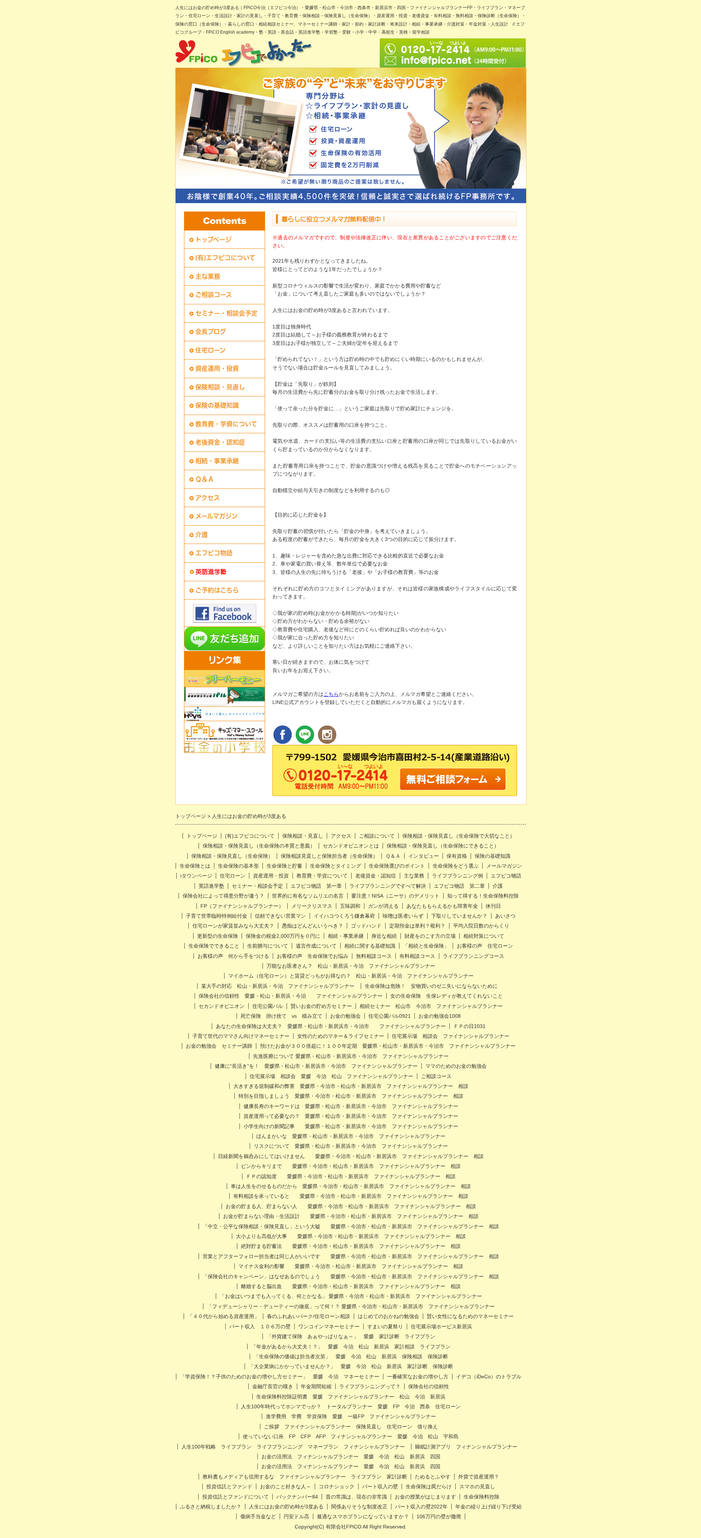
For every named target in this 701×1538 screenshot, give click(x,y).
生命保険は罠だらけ (429, 1486)
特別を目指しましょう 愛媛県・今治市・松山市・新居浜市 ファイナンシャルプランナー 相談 (350, 1096)
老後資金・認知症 (220, 442)
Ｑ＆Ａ (204, 479)
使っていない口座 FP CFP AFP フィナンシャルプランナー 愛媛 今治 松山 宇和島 (351, 1436)
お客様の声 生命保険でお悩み (312, 956)
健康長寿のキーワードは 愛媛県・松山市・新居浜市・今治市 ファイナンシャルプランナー (351, 1106)
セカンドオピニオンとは (351, 846)
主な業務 (207, 276)
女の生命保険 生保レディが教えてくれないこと (446, 996)
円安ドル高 (296, 1516)
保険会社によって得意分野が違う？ (223, 896)
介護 (201, 535)
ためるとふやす (433, 1477)
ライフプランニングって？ (370, 1386)
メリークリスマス (311, 906)
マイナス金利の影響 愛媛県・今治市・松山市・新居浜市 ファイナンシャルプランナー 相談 (350, 1266)
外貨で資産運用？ (478, 1477)
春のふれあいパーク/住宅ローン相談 (308, 1316)
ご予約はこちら (217, 590)
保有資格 (457, 856)
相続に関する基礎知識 (369, 946)
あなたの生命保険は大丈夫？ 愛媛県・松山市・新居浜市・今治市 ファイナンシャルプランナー (331, 1026)
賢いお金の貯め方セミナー (321, 1006)
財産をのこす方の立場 (430, 936)
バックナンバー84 (297, 1497)
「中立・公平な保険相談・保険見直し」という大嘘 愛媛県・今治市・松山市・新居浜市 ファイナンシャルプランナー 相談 (351, 1226)
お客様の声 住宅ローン (485, 946)
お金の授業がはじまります (425, 1497)
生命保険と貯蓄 (284, 866)
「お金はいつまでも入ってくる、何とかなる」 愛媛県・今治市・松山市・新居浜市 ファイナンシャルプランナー (351, 1296)
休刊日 (493, 906)
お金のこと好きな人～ (285, 1486)
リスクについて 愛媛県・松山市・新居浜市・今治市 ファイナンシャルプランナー (351, 1146)
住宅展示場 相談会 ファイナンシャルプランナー (450, 1036)
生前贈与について (267, 946)
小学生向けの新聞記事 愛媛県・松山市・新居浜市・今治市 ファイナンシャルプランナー (351, 1126)
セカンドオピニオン (222, 1006)
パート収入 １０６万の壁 (260, 1326)
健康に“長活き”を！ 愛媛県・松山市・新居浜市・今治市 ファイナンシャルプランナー (316, 1066)
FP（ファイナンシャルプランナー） (242, 906)
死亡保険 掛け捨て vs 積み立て (281, 1016)
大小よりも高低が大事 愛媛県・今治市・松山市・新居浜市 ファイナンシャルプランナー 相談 (351, 1236)
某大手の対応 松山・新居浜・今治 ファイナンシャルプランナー (278, 986)
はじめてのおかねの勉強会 (388, 1316)
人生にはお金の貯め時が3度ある (286, 1507)
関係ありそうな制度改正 (359, 1507)
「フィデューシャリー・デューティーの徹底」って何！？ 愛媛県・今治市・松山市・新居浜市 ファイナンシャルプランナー (353, 1306)
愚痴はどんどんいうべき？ (312, 926)
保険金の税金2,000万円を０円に (283, 936)
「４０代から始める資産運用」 (223, 1316)
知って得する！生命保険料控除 (483, 896)
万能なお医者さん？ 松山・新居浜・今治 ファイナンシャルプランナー (351, 966)
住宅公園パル (267, 1006)
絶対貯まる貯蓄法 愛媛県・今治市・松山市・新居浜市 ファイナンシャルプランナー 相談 (351, 1246)
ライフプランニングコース (473, 956)
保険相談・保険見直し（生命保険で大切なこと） (458, 836)
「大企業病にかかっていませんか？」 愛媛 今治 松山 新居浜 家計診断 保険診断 (351, 1366)
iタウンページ (196, 876)
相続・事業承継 (217, 461)
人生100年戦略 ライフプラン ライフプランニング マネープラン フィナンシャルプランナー (293, 1447)
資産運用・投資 (217, 368)
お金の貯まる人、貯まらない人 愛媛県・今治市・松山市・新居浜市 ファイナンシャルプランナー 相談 (351, 1206)
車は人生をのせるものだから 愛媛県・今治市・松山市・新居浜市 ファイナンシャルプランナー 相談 (351, 1186)
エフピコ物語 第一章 (316, 886)
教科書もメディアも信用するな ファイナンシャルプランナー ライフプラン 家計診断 (305, 1477)
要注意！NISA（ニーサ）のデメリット (395, 896)
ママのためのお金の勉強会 (456, 1066)
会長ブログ (210, 331)
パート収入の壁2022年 (421, 1507)
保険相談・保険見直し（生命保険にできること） (443, 846)
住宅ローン (210, 350)
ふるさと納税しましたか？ (210, 1507)
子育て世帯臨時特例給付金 (216, 916)
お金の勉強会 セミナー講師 (219, 1046)
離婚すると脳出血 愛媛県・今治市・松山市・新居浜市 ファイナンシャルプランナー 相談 (351, 1286)
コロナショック (337, 1486)
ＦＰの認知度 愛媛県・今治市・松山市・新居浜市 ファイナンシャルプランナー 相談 (351, 1176)
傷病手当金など (258, 1516)
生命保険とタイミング (335, 866)
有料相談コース (417, 956)
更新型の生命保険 (217, 936)
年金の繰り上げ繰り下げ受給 (488, 1507)
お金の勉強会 (345, 1016)
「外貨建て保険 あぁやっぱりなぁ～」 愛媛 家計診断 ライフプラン (351, 1336)
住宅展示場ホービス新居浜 (441, 1326)
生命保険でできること (214, 946)
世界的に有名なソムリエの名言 (308, 896)
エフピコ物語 (214, 553)
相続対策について (483, 936)
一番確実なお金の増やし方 (417, 1376)
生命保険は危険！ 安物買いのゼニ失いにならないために (434, 986)
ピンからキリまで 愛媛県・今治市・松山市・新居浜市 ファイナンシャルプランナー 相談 (351, 1166)
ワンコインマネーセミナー (329, 1326)
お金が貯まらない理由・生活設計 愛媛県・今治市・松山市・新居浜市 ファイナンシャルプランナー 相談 (351, 1216)
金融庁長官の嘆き (272, 1386)
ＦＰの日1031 (469, 1026)
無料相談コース (374, 956)
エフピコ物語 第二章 (459, 886)
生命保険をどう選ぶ (456, 866)
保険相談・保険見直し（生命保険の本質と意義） (259, 846)
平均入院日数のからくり (481, 926)
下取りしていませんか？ (459, 916)
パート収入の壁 (380, 1486)
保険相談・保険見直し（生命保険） (232, 856)
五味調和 (350, 906)
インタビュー (423, 856)
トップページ (213, 239)
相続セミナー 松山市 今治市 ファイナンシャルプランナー (431, 1006)
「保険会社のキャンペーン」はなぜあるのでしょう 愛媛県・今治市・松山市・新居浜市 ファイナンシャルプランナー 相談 (351, 1276)
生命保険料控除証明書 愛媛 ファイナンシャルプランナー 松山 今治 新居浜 (350, 1397)
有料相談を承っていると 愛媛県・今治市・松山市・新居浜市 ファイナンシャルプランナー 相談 (350, 1196)
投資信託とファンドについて (235, 1497)
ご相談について (377, 836)
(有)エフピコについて (225, 258)
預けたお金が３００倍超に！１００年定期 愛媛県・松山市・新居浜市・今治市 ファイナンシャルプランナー (388, 1046)
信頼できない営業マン (280, 916)
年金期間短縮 (316, 1386)
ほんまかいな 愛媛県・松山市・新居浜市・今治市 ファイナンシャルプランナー (350, 1136)
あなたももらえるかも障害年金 (442, 906)
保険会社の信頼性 (428, 1386)
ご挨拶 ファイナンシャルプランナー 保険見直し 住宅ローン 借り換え (353, 1426)
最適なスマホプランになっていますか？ (363, 1516)
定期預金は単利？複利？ (417, 926)
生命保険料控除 (481, 1497)
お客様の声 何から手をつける (233, 956)
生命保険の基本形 (238, 866)
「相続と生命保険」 (426, 946)
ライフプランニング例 (457, 876)
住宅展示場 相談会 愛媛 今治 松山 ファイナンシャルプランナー (331, 1076)
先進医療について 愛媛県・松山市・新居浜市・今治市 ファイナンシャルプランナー (351, 1056)
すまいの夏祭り (385, 1326)
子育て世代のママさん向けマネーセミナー (241, 1036)
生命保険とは (195, 866)
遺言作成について (316, 946)
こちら (331, 694)
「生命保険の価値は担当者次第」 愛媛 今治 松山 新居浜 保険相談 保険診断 (351, 1356)
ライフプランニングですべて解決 (387, 886)
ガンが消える (383, 906)
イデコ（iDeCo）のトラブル (488, 1376)
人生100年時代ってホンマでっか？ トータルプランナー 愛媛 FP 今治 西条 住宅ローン (351, 1406)
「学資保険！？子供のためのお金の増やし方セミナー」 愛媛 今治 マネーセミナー (279, 1376)
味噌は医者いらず (403, 916)
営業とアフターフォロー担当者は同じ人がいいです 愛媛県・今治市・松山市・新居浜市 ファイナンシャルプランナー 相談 (351, 1256)
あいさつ (505, 916)
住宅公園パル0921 (389, 1016)
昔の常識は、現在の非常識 (356, 1497)
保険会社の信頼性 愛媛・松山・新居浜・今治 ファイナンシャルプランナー (291, 996)
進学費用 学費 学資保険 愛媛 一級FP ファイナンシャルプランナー (351, 1416)
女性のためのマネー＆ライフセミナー (340, 1036)
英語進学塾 (211, 886)
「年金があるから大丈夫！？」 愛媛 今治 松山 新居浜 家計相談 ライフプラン (351, 1346)
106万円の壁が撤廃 (439, 1516)
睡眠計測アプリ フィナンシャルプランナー (468, 1447)
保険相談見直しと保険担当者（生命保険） (329, 856)
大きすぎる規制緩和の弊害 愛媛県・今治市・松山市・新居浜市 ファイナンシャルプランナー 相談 (350, 1086)
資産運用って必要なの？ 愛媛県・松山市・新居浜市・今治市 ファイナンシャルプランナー (351, 1116)
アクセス (207, 498)
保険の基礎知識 (217, 405)
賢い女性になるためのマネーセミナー (470, 1316)
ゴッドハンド (366, 926)
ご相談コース (213, 295)
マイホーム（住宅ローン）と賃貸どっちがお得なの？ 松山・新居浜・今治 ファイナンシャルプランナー (351, 976)
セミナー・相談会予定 (226, 313)
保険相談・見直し (220, 387)
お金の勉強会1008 (439, 1016)
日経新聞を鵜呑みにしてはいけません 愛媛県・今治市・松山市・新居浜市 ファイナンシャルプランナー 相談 (351, 1156)
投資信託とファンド (229, 1486)
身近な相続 (384, 936)
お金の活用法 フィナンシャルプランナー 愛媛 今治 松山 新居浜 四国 (350, 1456)
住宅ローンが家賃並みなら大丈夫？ (233, 926)
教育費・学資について (226, 424)
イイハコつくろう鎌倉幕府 (344, 916)
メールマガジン (216, 516)
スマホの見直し (477, 1486)
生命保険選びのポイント (397, 866)
